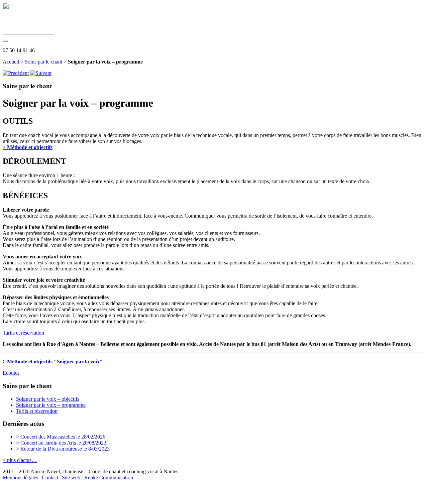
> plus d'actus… (20, 460)
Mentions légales (20, 477)
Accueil (11, 62)
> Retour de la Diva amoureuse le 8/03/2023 (63, 449)
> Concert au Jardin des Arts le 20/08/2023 (61, 443)
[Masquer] (5, 41)
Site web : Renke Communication (97, 477)
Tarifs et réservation (23, 333)
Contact (50, 477)
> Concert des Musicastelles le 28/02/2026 (60, 437)
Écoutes (11, 373)
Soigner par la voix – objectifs (47, 399)
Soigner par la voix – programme (51, 405)
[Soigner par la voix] (16, 73)
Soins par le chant (43, 62)
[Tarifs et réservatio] (40, 73)
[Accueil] (28, 33)
